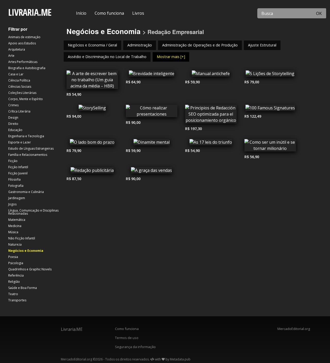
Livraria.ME (71, 329)
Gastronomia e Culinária (26, 192)
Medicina (14, 226)
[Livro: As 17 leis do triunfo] (211, 143)
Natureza (15, 244)
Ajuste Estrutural (262, 45)
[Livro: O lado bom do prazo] (92, 143)
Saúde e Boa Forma (22, 288)
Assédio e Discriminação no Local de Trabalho (107, 56)
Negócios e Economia (25, 250)
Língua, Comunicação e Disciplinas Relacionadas (33, 212)
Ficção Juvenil (18, 173)
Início (81, 13)
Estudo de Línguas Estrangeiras (31, 148)
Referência (16, 275)
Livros (138, 13)
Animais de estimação (24, 37)
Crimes (13, 105)
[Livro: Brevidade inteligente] (151, 74)
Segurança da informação (135, 346)
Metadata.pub (180, 359)
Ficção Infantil (18, 167)
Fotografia (15, 185)
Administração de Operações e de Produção (200, 45)
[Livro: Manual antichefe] (211, 74)
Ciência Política (19, 80)
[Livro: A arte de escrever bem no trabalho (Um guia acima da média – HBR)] (92, 81)
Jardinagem (16, 198)
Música (13, 232)
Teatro (13, 294)
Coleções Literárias (22, 93)
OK (319, 13)
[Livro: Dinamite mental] (151, 143)
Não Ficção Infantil (21, 238)
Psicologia (15, 263)
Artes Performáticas (22, 62)
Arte (11, 55)
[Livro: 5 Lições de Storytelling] (270, 74)
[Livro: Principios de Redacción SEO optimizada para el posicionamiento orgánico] (211, 115)
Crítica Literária (19, 111)
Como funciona (109, 13)
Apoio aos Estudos (22, 43)
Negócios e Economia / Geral (92, 45)
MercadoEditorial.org (293, 328)
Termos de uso (126, 337)
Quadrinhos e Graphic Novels (30, 269)
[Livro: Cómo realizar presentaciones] (151, 112)
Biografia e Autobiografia (26, 68)
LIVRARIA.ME (29, 12)
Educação (15, 130)
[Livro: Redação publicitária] (92, 171)
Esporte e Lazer (19, 142)
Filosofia (14, 179)
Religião (14, 281)
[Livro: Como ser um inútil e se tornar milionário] (270, 146)
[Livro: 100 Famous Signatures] (270, 109)
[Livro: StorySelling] (92, 109)
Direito (13, 124)
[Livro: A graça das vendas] (151, 171)
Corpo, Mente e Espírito (25, 99)
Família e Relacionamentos (27, 154)
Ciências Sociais (19, 86)
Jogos (12, 204)
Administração (139, 45)
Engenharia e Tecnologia (26, 136)
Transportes (17, 300)
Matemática (16, 219)
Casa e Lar (15, 74)
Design (13, 117)
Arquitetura (16, 49)
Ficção (13, 161)
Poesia (13, 257)
